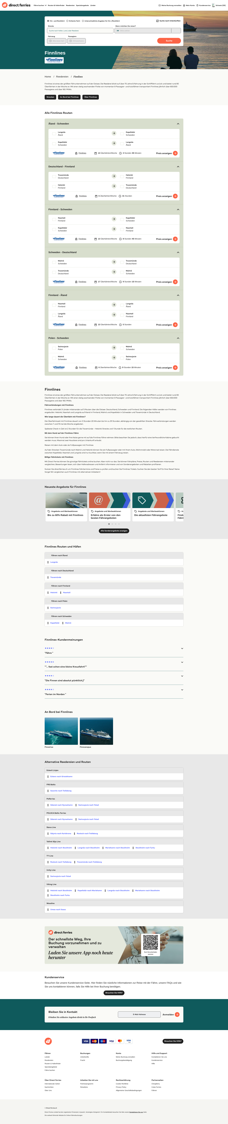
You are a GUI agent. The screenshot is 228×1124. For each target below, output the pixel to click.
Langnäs (54, 562)
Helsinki (53, 593)
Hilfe (153, 1063)
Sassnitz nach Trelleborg (60, 791)
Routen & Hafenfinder (56, 5)
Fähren (154, 1090)
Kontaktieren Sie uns (159, 1057)
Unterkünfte (84, 1057)
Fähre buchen (50, 1070)
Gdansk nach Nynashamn (61, 805)
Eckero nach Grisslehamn (61, 777)
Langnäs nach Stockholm (89, 848)
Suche (169, 40)
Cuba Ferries (156, 1087)
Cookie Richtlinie (122, 1084)
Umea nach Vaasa (58, 910)
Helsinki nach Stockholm (61, 848)
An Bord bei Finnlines (69, 97)
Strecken (50, 97)
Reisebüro (84, 1087)
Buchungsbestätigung (124, 1060)
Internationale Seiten (52, 1084)
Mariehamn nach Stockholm (117, 848)
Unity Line (51, 870)
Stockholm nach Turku (145, 848)
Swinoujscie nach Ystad (88, 805)
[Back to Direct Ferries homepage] (16, 5)
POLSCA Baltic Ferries (56, 813)
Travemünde (55, 577)
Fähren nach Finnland (60, 586)
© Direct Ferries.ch (51, 1108)
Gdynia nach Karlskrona (60, 834)
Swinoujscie (55, 608)
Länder (93, 5)
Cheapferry (156, 1084)
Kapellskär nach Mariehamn (90, 891)
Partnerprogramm (86, 1084)
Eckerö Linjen (52, 770)
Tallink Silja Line (53, 842)
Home (48, 76)
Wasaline (51, 903)
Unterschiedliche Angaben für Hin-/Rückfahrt (102, 21)
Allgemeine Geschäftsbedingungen (129, 1090)
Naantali (66, 593)
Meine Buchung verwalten (125, 1057)
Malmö (68, 623)
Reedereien (70, 5)
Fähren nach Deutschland (62, 571)
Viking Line (51, 884)
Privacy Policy (121, 1087)
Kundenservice (157, 1060)
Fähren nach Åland (59, 556)
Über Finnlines (90, 97)
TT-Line (50, 856)
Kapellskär (54, 623)
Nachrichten (49, 1087)
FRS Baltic (51, 785)
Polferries (51, 799)
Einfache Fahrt (74, 21)
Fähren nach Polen (59, 601)
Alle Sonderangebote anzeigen (114, 531)
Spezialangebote (82, 5)
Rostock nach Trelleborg (87, 834)
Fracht (82, 1060)
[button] (114, 124)
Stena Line (51, 827)
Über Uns (48, 1090)
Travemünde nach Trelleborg (89, 862)
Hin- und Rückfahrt (57, 21)
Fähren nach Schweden (61, 616)
